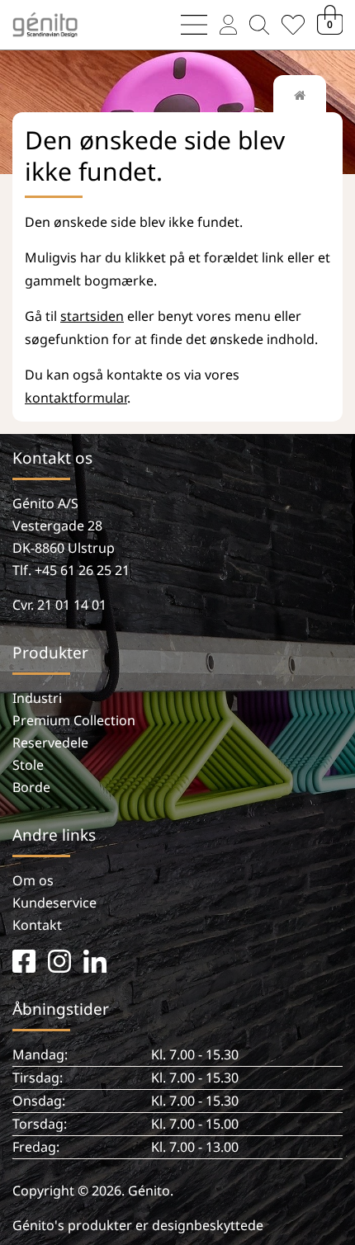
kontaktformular (76, 398)
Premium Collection (73, 720)
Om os (33, 880)
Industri (37, 698)
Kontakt (37, 925)
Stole (28, 765)
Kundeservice (54, 903)
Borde (31, 787)
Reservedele (50, 742)
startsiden (92, 316)
